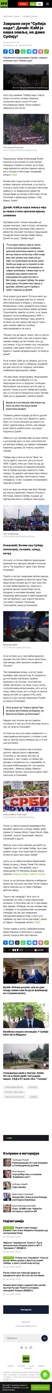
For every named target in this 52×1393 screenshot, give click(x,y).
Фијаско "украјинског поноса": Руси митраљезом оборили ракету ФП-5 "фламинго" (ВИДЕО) (22, 1245)
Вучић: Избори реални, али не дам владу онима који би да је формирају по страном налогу (25, 990)
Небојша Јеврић (20, 1184)
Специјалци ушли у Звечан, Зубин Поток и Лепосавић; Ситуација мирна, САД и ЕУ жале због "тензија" (25, 1076)
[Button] (44, 1338)
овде (23, 1387)
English (10, 1366)
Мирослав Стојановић (22, 1194)
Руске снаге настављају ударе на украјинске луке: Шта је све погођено (23, 1274)
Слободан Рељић (20, 1160)
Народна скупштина (14, 1097)
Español (41, 1366)
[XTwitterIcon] (26, 1348)
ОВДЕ (14, 174)
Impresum (26, 1322)
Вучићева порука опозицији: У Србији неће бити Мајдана (25, 1033)
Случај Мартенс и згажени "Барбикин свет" (26, 1175)
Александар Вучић (13, 1087)
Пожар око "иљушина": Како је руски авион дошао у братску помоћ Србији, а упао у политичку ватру (25, 1260)
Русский (21, 1366)
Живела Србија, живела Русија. (29, 874)
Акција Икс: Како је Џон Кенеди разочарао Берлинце (29, 1198)
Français (28, 1368)
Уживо (23, 4)
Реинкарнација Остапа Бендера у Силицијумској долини (30, 1164)
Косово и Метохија (14, 1092)
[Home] (4, 4)
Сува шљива (19, 1187)
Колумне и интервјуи (21, 1153)
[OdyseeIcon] (31, 1348)
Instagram (26, 1309)
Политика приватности (26, 1326)
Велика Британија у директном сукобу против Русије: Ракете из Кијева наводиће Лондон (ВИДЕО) (24, 1288)
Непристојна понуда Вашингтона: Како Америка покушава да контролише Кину (25, 1230)
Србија (33, 1097)
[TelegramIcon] (21, 1348)
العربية (31, 1366)
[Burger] (47, 4)
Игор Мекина (18, 1171)
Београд (33, 1087)
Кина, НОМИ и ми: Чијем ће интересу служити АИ (27, 1210)
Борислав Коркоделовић (24, 1206)
